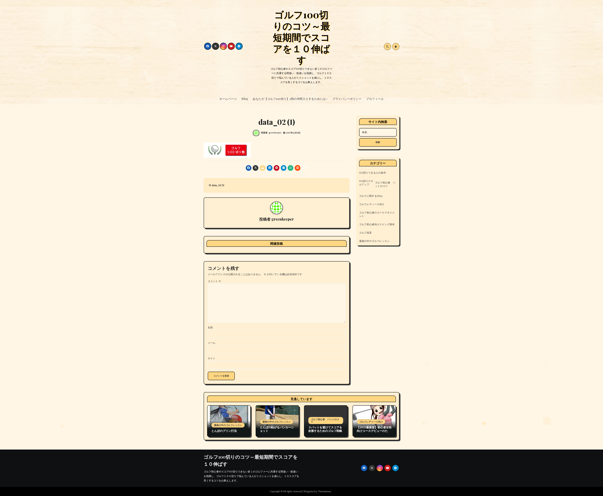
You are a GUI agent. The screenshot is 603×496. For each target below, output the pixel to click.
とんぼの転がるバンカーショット (277, 429)
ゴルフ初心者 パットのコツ (385, 184)
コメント (214, 281)
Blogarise (309, 491)
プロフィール (375, 99)
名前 (210, 327)
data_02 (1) (217, 185)
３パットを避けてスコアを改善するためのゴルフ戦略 (325, 429)
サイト (211, 358)
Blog (245, 99)
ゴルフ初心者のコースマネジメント (377, 214)
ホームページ (228, 99)
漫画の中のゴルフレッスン (374, 241)
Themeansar (324, 491)
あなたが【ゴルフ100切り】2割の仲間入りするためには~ (290, 99)
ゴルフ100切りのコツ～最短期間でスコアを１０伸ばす (301, 37)
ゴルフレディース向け (372, 204)
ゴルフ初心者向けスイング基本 (377, 224)
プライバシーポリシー (346, 99)
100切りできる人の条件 (372, 172)
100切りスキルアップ (366, 183)
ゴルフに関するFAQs (371, 196)
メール (211, 343)
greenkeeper (275, 133)
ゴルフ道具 (365, 232)
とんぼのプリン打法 (224, 431)
